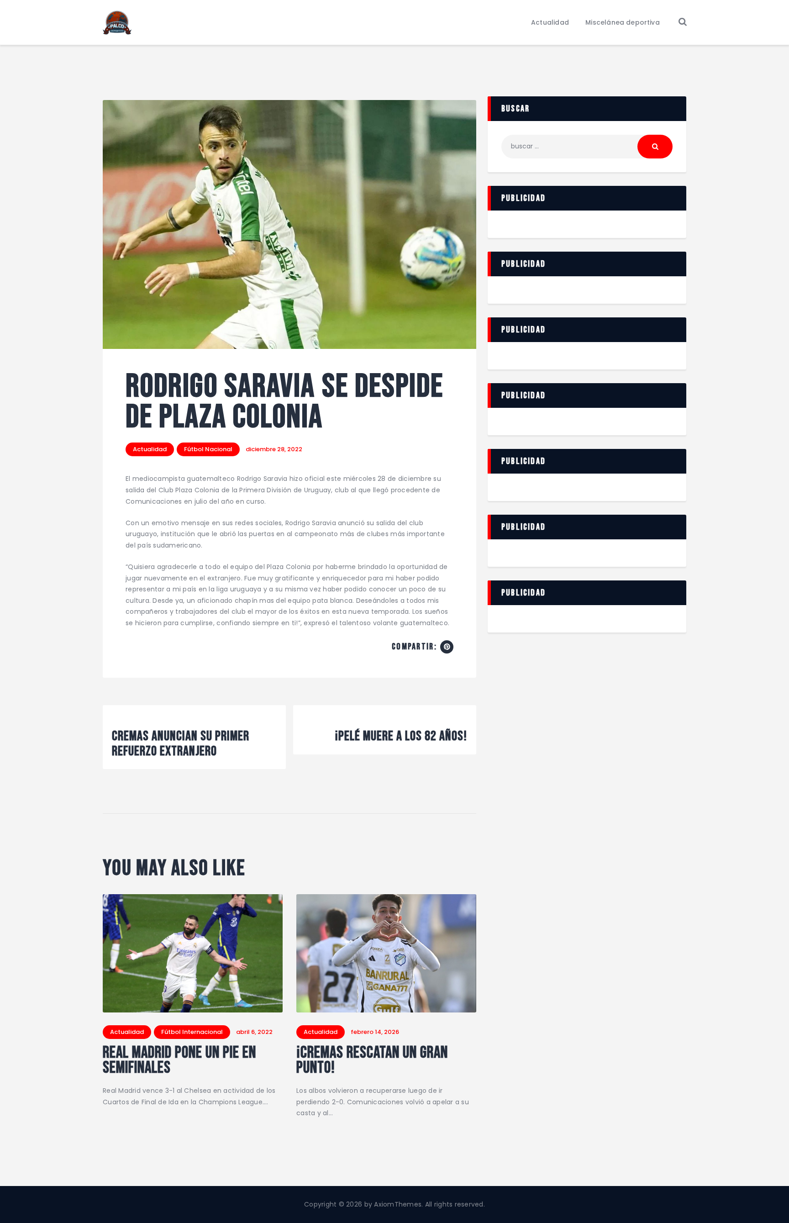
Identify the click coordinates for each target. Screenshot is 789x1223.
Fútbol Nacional (208, 449)
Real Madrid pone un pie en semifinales (179, 1060)
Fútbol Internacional (192, 1032)
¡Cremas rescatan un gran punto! (372, 1060)
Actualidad (150, 449)
